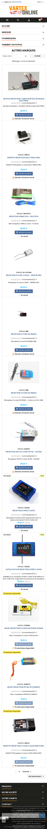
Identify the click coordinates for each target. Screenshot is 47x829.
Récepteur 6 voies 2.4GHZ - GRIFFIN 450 (23, 275)
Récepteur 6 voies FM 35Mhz (24, 334)
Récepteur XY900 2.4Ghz (24, 510)
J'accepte (4, 818)
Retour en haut (36, 776)
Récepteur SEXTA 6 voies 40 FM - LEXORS (24, 452)
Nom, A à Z (15, 56)
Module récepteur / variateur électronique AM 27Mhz (23, 100)
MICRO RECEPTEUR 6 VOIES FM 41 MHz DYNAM (23, 628)
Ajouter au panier (23, 115)
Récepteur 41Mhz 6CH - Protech (23, 216)
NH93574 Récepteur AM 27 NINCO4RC (23, 157)
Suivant (27, 771)
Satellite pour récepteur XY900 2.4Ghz (24, 569)
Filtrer (37, 56)
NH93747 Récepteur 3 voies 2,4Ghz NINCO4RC (23, 746)
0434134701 (16, 2)
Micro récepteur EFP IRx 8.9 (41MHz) (23, 687)
